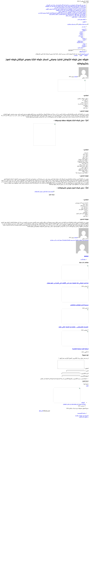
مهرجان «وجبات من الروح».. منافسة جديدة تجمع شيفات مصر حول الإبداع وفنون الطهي (66, 9)
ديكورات (84, 45)
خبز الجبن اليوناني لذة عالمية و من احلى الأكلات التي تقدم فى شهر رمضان (67, 283)
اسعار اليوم (80, 47)
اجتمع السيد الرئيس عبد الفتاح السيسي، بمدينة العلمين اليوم (72, 11)
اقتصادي (84, 46)
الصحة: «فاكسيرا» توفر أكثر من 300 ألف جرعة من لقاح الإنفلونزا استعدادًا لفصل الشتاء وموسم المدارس (62, 13)
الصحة (84, 39)
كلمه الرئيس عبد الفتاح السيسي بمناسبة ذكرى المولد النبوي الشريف (70, 7)
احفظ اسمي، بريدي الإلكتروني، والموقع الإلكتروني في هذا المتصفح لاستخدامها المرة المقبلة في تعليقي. (63, 378)
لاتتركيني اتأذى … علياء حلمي (79, 16)
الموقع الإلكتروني (84, 376)
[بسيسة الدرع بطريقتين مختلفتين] (74, 301)
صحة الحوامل (80, 42)
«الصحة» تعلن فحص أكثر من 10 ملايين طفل (76, 15)
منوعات (84, 38)
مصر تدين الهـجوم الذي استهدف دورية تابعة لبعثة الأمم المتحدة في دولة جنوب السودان (66, 5)
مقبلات (81, 34)
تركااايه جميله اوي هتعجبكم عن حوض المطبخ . (74, 404)
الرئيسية (84, 29)
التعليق (86, 368)
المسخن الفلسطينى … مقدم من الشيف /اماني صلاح (73, 327)
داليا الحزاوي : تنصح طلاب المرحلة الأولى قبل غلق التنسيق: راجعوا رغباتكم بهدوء (67, 14)
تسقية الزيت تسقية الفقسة (80, 349)
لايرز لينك (41, 410)
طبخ (82, 37)
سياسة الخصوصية (81, 413)
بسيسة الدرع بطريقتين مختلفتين (79, 305)
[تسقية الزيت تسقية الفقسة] (74, 345)
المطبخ (84, 30)
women (75, 76)
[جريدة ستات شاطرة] (77, 24)
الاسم (86, 370)
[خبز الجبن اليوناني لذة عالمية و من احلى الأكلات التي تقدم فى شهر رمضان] (74, 279)
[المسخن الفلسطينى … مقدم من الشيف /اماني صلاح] (74, 323)
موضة (84, 43)
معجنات (81, 33)
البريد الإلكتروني (84, 373)
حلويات (81, 31)
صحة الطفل (80, 41)
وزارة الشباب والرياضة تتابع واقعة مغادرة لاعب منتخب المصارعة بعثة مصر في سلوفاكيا (65, 6)
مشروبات (80, 35)
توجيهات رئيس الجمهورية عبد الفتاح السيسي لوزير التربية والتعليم (71, 10)
